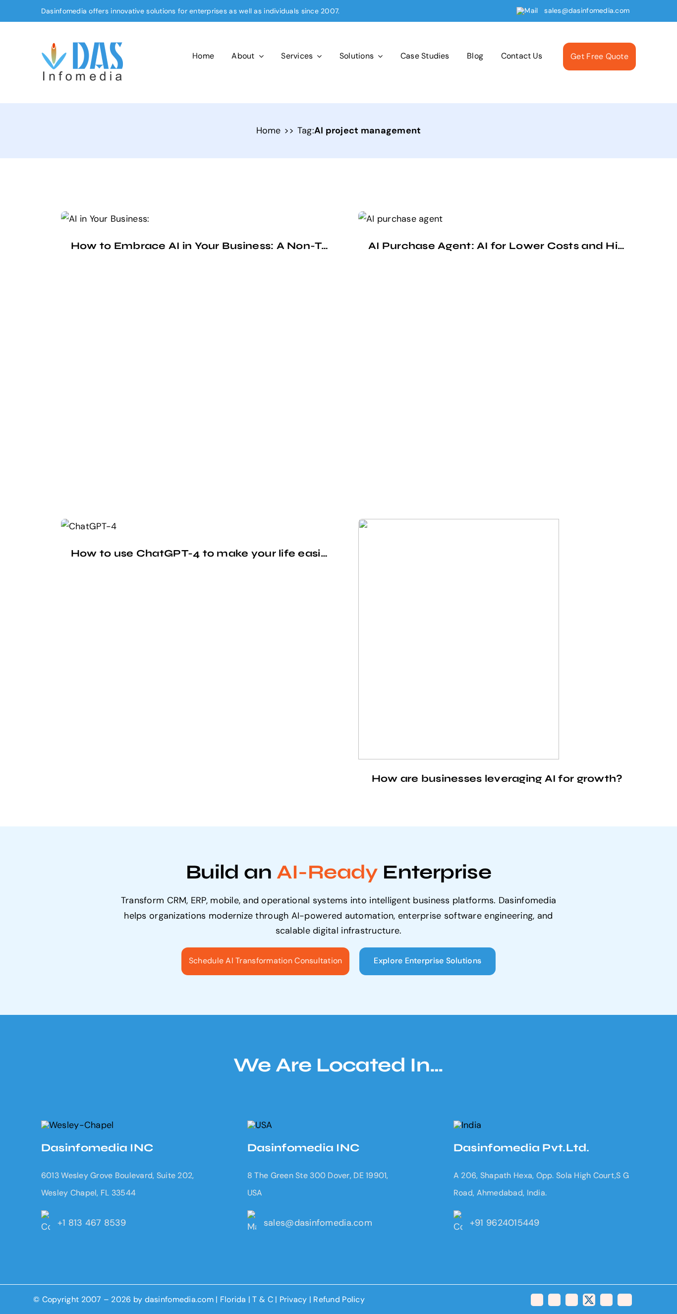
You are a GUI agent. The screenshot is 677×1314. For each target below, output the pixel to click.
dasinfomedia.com (179, 1299)
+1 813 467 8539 (91, 1223)
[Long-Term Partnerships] (82, 47)
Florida (233, 1299)
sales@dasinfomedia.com (587, 10)
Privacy (294, 1299)
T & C (262, 1299)
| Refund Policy (337, 1299)
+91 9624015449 (505, 1223)
